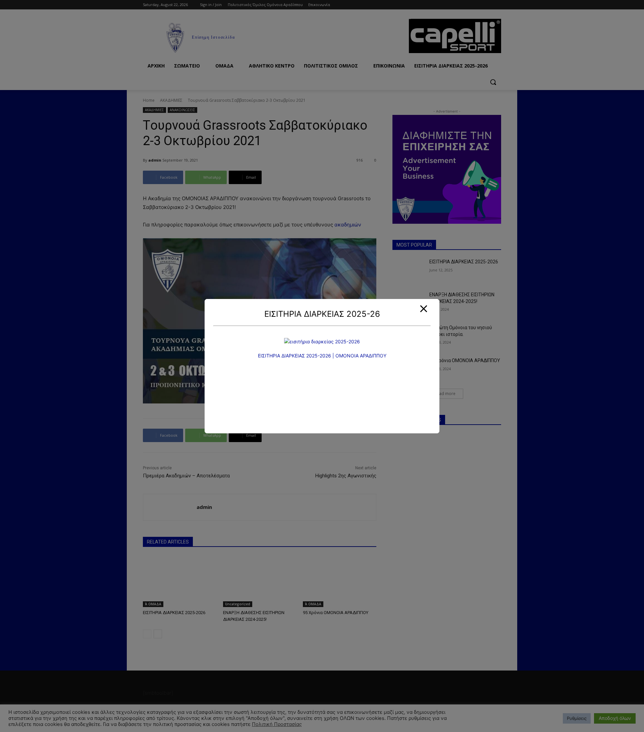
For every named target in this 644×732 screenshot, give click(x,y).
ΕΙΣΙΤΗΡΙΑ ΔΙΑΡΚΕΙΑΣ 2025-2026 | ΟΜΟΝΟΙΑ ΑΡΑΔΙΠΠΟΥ (322, 355)
